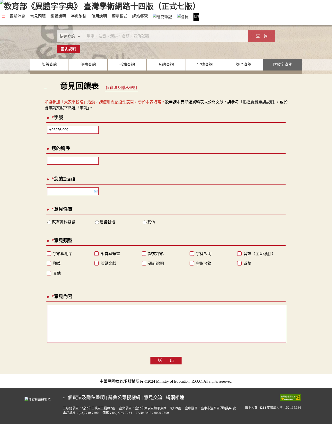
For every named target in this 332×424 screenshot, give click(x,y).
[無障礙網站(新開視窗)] (290, 397)
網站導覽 (140, 16)
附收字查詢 (282, 64)
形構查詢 (127, 64)
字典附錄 (79, 16)
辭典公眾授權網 (124, 397)
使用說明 (99, 16)
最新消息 (17, 16)
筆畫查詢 (88, 64)
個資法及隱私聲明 (121, 88)
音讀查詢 (166, 64)
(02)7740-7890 (89, 413)
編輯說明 (58, 16)
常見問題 (38, 16)
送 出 (166, 360)
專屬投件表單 (122, 102)
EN (196, 16)
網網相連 (175, 397)
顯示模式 (119, 16)
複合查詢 (244, 64)
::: (3, 16)
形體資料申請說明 (258, 102)
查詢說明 (68, 49)
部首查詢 (49, 64)
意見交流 (153, 397)
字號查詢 (205, 64)
